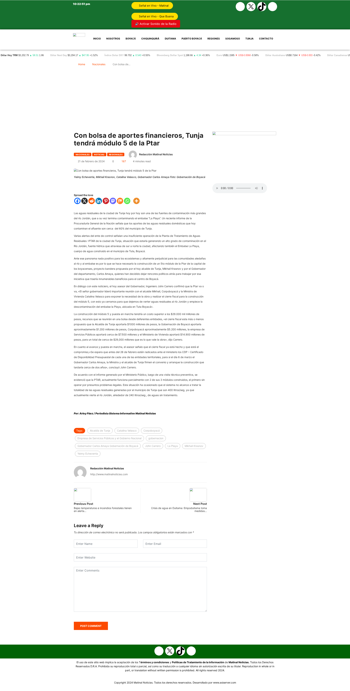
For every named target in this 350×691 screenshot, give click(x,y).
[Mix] (120, 201)
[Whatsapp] (272, 6)
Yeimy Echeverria (87, 453)
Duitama (170, 38)
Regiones (213, 38)
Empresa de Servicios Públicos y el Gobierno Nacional (109, 438)
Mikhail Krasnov (194, 445)
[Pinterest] (106, 201)
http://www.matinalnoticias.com (109, 474)
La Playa (173, 445)
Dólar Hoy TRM (9, 55)
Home (81, 64)
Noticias (99, 154)
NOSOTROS (113, 38)
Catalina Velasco (127, 430)
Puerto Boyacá (192, 38)
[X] (84, 201)
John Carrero (153, 445)
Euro (219, 55)
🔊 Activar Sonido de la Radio (155, 24)
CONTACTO (266, 38)
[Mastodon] (113, 201)
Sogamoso (232, 38)
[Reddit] (91, 201)
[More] (136, 201)
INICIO (97, 38)
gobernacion (155, 438)
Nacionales (98, 64)
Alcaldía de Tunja (100, 430)
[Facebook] (240, 6)
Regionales (115, 154)
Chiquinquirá (150, 38)
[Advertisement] (175, 100)
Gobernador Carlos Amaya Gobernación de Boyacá (107, 445)
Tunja (249, 38)
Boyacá (131, 38)
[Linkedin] (99, 201)
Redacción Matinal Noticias (156, 154)
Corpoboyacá (151, 430)
